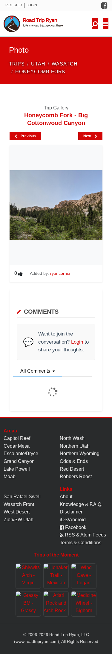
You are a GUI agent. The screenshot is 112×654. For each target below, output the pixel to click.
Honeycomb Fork (40, 71)
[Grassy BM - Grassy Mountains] (28, 604)
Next (87, 136)
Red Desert (72, 469)
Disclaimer (71, 511)
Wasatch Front (19, 504)
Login (32, 5)
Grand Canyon (19, 461)
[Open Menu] (105, 23)
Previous (28, 136)
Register (13, 5)
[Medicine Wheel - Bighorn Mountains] (83, 604)
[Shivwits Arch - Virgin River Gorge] (28, 576)
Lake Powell (17, 469)
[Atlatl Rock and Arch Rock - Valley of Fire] (56, 604)
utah (38, 63)
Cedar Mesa (17, 446)
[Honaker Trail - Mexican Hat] (56, 576)
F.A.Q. (96, 504)
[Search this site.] (95, 23)
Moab (10, 476)
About (66, 496)
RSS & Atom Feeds (85, 534)
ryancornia (60, 273)
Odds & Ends (74, 461)
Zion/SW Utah (18, 519)
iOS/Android (73, 519)
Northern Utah (75, 446)
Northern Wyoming (79, 453)
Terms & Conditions (80, 542)
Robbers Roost (76, 476)
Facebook (75, 527)
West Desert (17, 511)
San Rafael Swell (22, 496)
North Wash (72, 438)
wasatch (65, 63)
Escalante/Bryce (21, 453)
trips (17, 63)
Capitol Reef (17, 438)
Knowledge (72, 504)
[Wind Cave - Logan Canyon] (83, 576)
